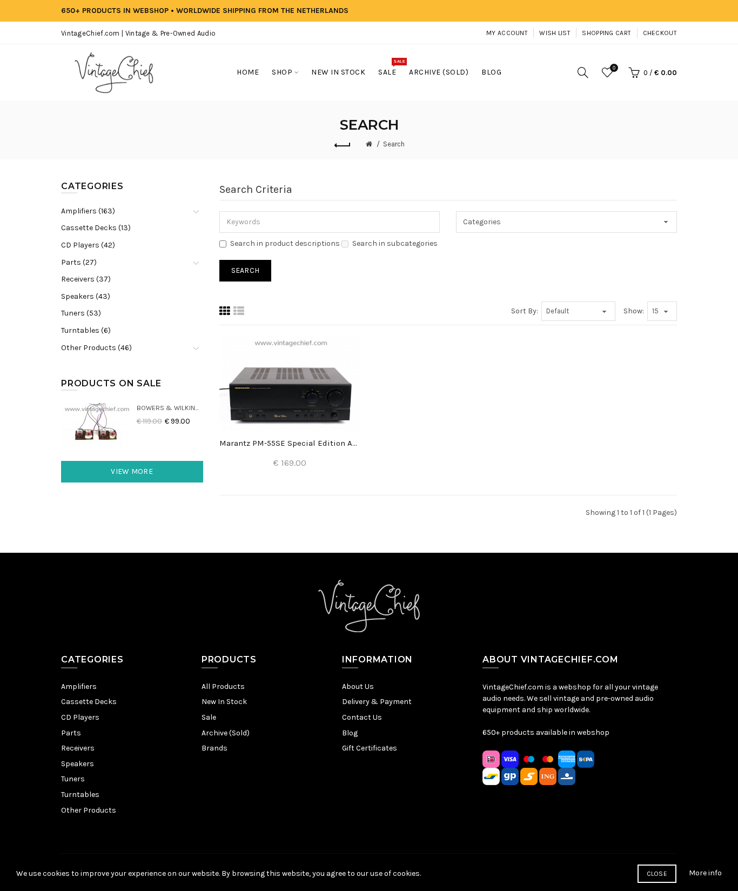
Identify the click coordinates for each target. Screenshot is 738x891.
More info (705, 872)
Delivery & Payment (377, 701)
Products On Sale (111, 383)
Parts (71, 733)
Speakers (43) (85, 296)
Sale (209, 717)
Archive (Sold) (226, 733)
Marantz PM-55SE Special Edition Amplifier (290, 443)
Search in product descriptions (285, 243)
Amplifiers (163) (88, 211)
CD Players (80, 717)
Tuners (73, 778)
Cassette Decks (89, 701)
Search (394, 144)
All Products (223, 686)
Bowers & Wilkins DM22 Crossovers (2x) (170, 408)
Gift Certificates (369, 748)
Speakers (77, 763)
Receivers (78, 748)
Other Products (88, 810)
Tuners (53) (81, 313)
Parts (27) (79, 262)
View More (132, 471)
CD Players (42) (88, 245)
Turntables (80, 794)
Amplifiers (79, 686)
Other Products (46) (96, 347)
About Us (358, 686)
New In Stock (224, 701)
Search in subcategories (395, 243)
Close (657, 873)
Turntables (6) (86, 330)
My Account (507, 33)
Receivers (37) (86, 279)
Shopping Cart (606, 33)
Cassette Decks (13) (96, 227)
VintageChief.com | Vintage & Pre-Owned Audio (138, 33)
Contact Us (362, 717)
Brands (214, 748)
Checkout (660, 33)
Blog (350, 733)
